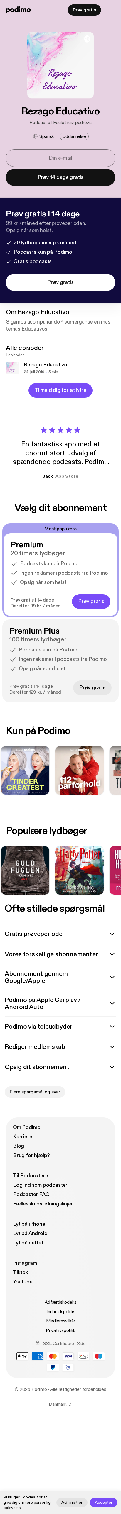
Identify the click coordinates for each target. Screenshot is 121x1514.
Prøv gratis (84, 10)
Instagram (25, 1263)
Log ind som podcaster (40, 1185)
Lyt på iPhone (29, 1224)
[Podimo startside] (18, 10)
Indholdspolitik (60, 1312)
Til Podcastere (30, 1175)
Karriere (22, 1136)
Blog (18, 1146)
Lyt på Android (30, 1233)
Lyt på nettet (28, 1242)
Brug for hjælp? (31, 1155)
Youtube (23, 1281)
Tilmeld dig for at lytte (61, 390)
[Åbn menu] (110, 10)
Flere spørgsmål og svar (35, 1092)
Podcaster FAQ (31, 1194)
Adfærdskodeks (61, 1302)
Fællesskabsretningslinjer (43, 1203)
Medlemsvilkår (60, 1321)
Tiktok (20, 1272)
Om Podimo (26, 1127)
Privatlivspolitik (60, 1330)
